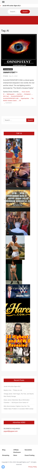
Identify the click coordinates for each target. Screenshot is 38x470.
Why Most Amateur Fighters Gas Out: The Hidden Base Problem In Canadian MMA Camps (18, 407)
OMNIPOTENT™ (10, 72)
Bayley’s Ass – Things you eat (13, 390)
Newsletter (28, 450)
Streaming (5, 455)
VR (20, 100)
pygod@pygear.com (11, 431)
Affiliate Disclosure (17, 451)
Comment (9, 103)
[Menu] (3, 2)
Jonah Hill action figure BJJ (11, 6)
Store (15, 455)
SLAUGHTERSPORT (17, 96)
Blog (3, 450)
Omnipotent (27, 94)
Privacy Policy (32, 467)
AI (3, 94)
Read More (26, 91)
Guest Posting (29, 455)
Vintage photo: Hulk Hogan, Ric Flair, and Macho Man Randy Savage (19, 395)
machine (19, 94)
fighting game (10, 94)
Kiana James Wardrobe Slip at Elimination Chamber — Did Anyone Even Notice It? (16, 401)
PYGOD (5, 76)
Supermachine (25, 98)
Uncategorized (8, 69)
